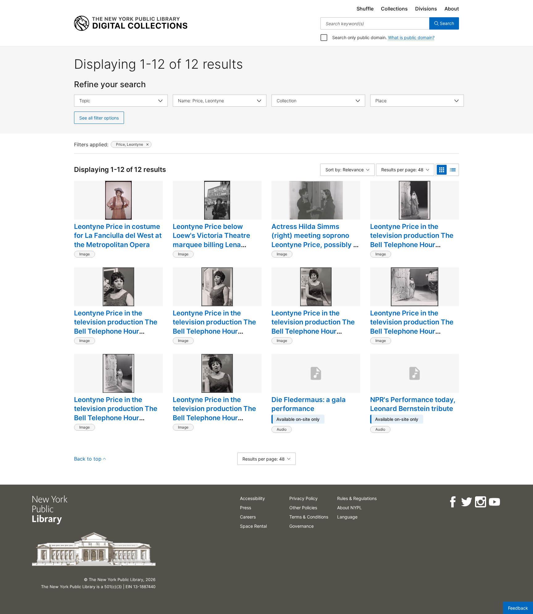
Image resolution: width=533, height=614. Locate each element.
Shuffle (365, 9)
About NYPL (349, 507)
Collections (394, 9)
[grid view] (442, 170)
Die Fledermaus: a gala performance (308, 404)
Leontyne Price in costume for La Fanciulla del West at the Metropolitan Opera (118, 235)
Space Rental (253, 526)
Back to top (87, 459)
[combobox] (374, 23)
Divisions (426, 9)
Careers (248, 516)
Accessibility (252, 498)
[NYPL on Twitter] (467, 502)
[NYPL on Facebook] (453, 502)
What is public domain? (411, 37)
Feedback (518, 608)
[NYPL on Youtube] (494, 502)
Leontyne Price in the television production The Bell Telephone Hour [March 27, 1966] (411, 240)
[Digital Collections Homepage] (130, 23)
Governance (301, 526)
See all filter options (99, 117)
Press (245, 507)
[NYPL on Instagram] (480, 502)
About (451, 9)
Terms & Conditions (308, 516)
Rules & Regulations (357, 498)
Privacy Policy (303, 498)
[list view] (453, 170)
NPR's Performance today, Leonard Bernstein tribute (413, 404)
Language (347, 516)
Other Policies (303, 507)
